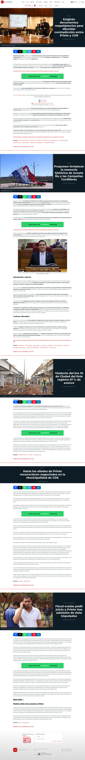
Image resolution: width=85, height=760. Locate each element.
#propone (44, 345)
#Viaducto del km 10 (23, 454)
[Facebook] (62, 751)
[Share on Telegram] (29, 51)
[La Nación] (6, 2)
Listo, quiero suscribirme (56, 741)
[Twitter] (65, 751)
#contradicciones (17, 142)
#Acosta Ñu (66, 345)
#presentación (25, 142)
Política (69, 163)
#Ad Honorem (52, 347)
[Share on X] (20, 51)
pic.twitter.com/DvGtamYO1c (47, 103)
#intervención (32, 140)
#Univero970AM (36, 103)
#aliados (21, 581)
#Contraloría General (63, 140)
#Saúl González (28, 345)
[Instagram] (68, 751)
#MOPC (31, 454)
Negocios (69, 369)
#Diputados (38, 140)
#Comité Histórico (44, 347)
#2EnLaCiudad (43, 100)
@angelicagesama (22, 95)
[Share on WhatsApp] (24, 51)
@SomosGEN (43, 101)
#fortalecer (50, 345)
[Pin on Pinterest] (34, 51)
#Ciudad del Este (46, 140)
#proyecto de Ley (37, 345)
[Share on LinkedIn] (38, 51)
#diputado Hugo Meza (49, 142)
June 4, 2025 (51, 104)
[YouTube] (71, 751)
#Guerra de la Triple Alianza (33, 347)
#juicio (20, 722)
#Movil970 (15, 95)
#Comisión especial (23, 140)
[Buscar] (83, 2)
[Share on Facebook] (15, 51)
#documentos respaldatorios (36, 142)
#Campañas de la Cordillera (19, 347)
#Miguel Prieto (54, 140)
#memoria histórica (58, 345)
